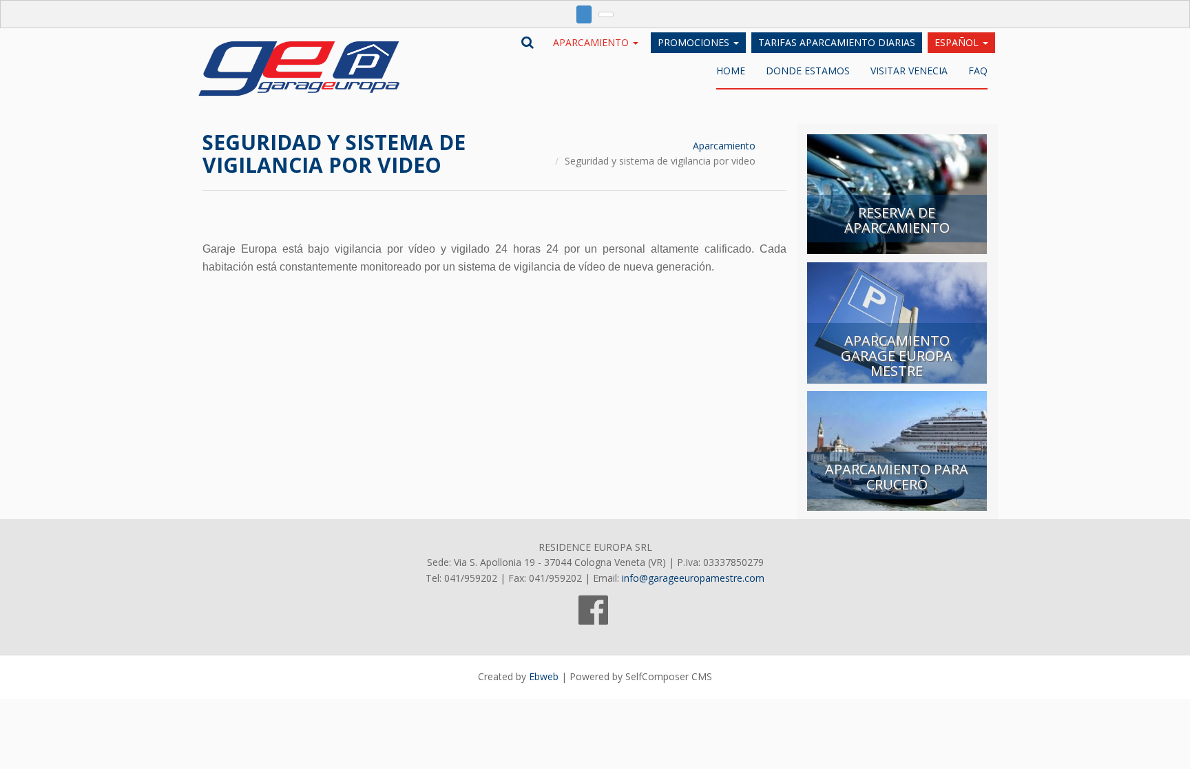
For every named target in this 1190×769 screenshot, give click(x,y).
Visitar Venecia (909, 70)
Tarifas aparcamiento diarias (836, 42)
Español (958, 42)
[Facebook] (593, 617)
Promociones (695, 42)
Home (730, 70)
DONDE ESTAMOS (808, 70)
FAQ (978, 70)
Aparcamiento (592, 42)
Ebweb (544, 676)
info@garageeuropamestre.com (693, 577)
